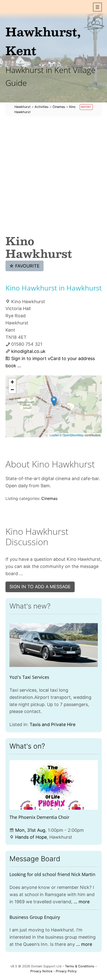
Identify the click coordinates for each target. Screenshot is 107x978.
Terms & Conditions (79, 966)
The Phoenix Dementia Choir (39, 817)
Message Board (34, 859)
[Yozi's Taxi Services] (53, 645)
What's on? (27, 746)
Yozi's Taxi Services (29, 677)
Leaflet (54, 435)
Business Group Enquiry (34, 917)
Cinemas (49, 498)
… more (82, 901)
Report (86, 107)
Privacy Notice (41, 971)
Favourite (24, 266)
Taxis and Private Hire (52, 724)
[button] (97, 7)
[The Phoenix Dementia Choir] (53, 785)
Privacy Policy (66, 971)
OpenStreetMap (73, 435)
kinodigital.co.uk (28, 351)
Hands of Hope (31, 837)
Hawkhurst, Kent (43, 41)
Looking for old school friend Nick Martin (52, 874)
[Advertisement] (53, 175)
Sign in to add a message (40, 586)
